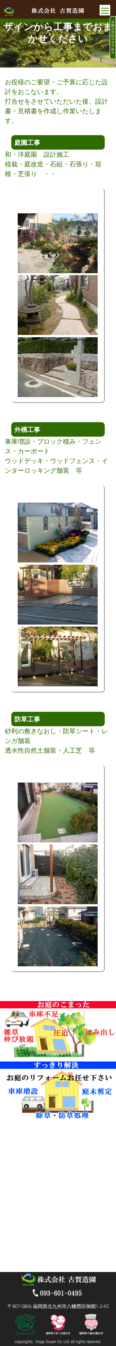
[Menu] (105, 10)
